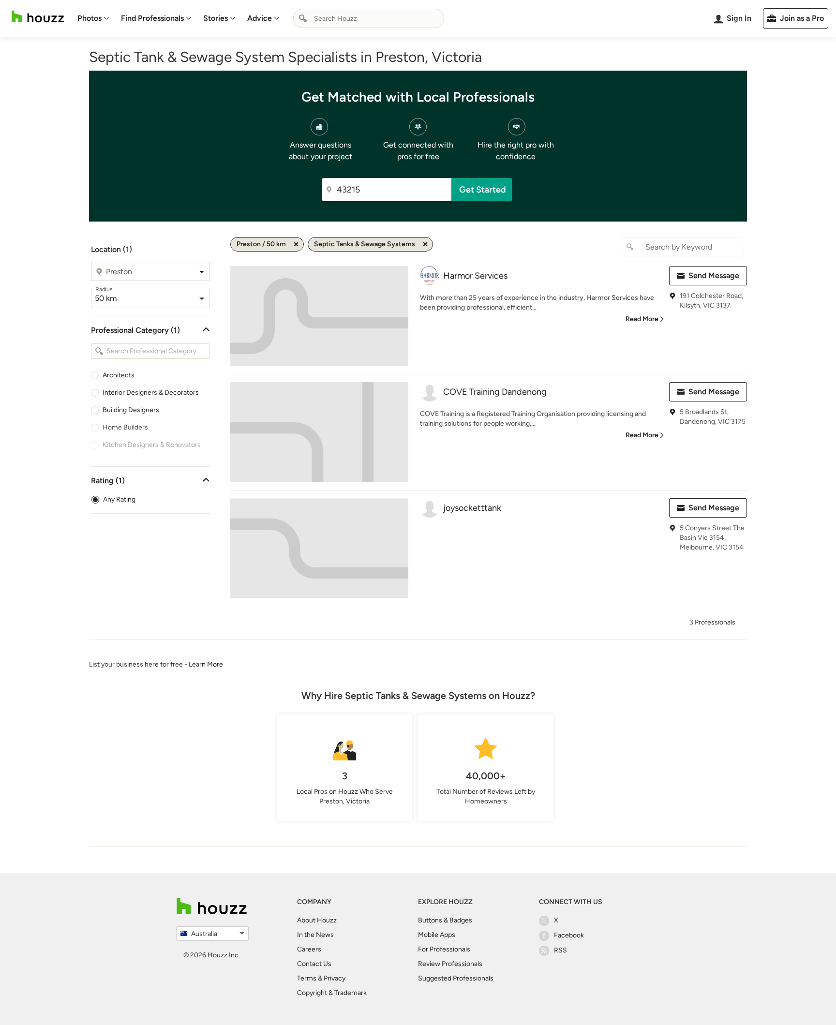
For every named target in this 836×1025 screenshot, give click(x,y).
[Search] (303, 18)
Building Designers (131, 410)
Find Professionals (152, 18)
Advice (259, 18)
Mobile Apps (436, 935)
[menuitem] (93, 18)
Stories (215, 18)
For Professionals (444, 949)
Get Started (482, 189)
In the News (315, 935)
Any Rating (119, 499)
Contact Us (314, 964)
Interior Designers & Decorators (151, 392)
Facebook (569, 935)
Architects (118, 375)
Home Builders (125, 427)
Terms (306, 978)
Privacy (334, 978)
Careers (309, 949)
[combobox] (368, 18)
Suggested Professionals (455, 978)
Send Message (713, 275)
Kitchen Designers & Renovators (152, 445)
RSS (560, 950)
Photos (89, 18)
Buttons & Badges (445, 920)
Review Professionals (450, 964)
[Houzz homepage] (38, 17)
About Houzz (317, 920)
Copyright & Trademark (332, 993)
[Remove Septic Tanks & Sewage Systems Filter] (425, 244)
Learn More (206, 664)
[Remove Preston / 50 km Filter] (296, 244)
